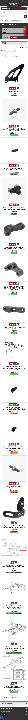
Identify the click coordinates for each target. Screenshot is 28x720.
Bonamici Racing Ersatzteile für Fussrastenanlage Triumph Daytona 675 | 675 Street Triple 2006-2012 (14, 607)
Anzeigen (2, 52)
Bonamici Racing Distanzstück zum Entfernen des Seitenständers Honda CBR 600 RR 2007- (14, 208)
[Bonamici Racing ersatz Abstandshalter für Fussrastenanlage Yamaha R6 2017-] (14, 429)
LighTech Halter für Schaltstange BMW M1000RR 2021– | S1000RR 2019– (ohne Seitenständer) (14, 288)
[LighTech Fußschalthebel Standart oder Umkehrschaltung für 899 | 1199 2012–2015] (14, 507)
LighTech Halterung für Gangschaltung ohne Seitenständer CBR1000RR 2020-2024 (14, 328)
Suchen (14, 37)
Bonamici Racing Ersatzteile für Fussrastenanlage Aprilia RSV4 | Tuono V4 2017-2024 (14, 566)
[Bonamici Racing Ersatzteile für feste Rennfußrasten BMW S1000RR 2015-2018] (14, 668)
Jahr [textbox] (4, 34)
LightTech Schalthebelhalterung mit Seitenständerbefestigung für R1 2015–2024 (14, 247)
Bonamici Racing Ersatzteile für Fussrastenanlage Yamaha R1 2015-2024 (14, 647)
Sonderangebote (7, 703)
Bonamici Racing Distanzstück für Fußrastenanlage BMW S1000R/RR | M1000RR (14, 408)
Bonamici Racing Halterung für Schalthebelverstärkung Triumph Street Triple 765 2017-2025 (14, 368)
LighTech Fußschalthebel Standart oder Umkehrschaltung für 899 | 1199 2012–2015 (14, 526)
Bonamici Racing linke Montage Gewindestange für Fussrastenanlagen (14, 129)
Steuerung (6, 20)
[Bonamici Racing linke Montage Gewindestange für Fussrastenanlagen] (14, 111)
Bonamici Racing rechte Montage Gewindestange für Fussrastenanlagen (14, 487)
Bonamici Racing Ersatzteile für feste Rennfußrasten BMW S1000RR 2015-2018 (14, 686)
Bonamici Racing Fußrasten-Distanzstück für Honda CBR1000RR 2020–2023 (14, 169)
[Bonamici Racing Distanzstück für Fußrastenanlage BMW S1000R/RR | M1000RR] (14, 389)
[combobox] (14, 27)
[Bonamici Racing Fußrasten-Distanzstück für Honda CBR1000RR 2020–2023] (14, 150)
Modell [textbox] (4, 32)
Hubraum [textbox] (5, 29)
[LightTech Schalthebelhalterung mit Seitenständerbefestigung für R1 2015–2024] (14, 229)
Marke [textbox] (4, 26)
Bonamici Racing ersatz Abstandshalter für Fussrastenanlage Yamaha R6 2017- (14, 447)
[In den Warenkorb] (10, 88)
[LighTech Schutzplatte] (14, 73)
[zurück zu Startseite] (2, 20)
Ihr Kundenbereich (6, 709)
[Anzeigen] (14, 88)
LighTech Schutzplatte (14, 91)
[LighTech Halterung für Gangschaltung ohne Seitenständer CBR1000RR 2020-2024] (14, 309)
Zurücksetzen (6, 37)
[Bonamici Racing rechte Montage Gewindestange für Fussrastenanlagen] (14, 468)
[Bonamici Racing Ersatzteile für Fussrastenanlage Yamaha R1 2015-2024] (14, 629)
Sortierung (3, 50)
